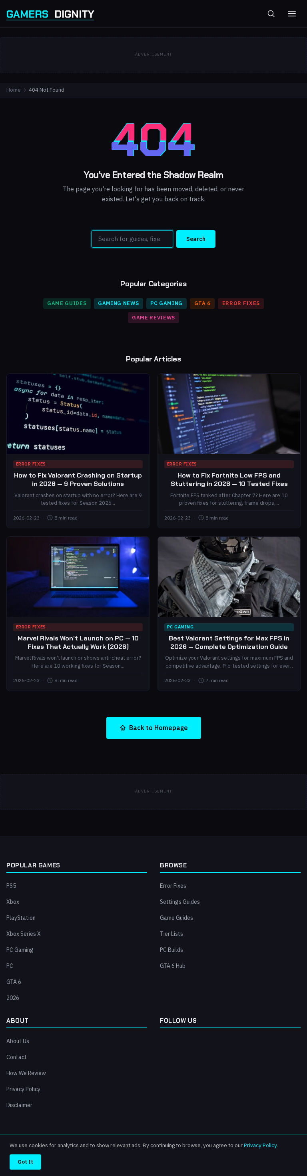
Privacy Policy (23, 1089)
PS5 (11, 885)
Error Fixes (241, 303)
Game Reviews (153, 317)
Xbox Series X (23, 933)
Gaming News (118, 303)
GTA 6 (202, 303)
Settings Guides (180, 901)
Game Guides (66, 303)
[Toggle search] (271, 13)
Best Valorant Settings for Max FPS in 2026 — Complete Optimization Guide (229, 642)
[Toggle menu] (292, 13)
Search (195, 239)
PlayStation (21, 917)
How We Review (26, 1073)
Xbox (12, 901)
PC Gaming (166, 303)
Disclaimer (19, 1105)
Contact (16, 1057)
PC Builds (171, 949)
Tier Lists (171, 933)
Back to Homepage (158, 728)
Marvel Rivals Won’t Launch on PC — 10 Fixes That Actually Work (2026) (78, 642)
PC (9, 965)
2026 (12, 997)
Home (13, 89)
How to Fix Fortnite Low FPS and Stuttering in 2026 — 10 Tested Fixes (229, 479)
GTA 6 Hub (172, 965)
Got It (25, 1161)
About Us (17, 1041)
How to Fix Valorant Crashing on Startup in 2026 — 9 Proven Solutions (78, 479)
